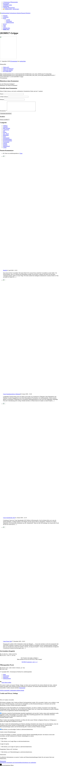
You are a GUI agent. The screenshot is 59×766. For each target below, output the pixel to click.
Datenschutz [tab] (3, 754)
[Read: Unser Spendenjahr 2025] (4, 403)
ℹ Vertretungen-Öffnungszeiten (10, 2)
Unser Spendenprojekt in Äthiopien (11, 394)
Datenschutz (22, 687)
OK (1, 690)
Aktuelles (5, 127)
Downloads (9, 21)
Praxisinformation (7, 139)
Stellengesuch (6, 146)
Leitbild (8, 19)
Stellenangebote (10, 22)
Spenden (5, 144)
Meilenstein (6, 135)
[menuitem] (31, 2)
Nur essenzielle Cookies (8, 690)
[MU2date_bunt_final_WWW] (15, 13)
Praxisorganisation (7, 140)
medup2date (23, 61)
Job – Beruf (6, 133)
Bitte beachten (6, 128)
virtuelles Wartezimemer (9, 7)
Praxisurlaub (6, 3)
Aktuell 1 (5, 125)
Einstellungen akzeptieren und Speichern (10, 762)
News (4, 136)
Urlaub (4, 147)
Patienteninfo (6, 138)
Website (2, 99)
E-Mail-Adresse (4, 96)
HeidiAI (5, 270)
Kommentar (3, 110)
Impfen (5, 132)
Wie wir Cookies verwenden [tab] (7, 700)
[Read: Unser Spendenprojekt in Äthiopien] (4, 280)
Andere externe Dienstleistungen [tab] (8, 732)
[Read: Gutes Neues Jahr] (4, 527)
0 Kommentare (13, 61)
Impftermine (6, 6)
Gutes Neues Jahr (7, 641)
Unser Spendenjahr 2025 (9, 517)
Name (1, 94)
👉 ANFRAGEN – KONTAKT (11, 9)
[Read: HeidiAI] (4, 156)
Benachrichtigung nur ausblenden (28, 762)
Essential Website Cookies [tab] (6, 717)
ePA (4, 131)
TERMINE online (7, 5)
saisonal (5, 143)
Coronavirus (6, 129)
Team (21, 153)
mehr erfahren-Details (19, 690)
